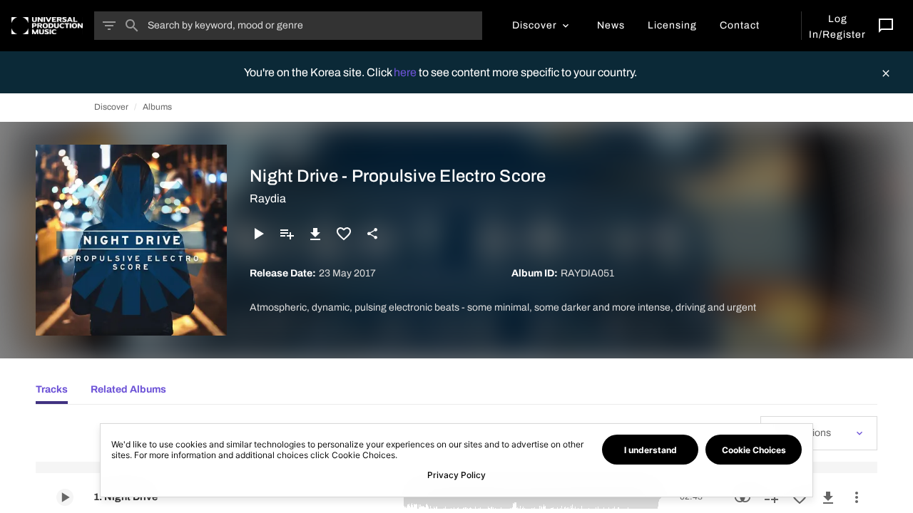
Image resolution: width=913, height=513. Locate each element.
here (406, 72)
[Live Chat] (885, 25)
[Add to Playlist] (286, 233)
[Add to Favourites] (343, 233)
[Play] (258, 233)
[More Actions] (856, 497)
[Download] (315, 233)
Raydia (268, 198)
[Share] (372, 233)
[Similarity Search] (742, 497)
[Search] (132, 25)
